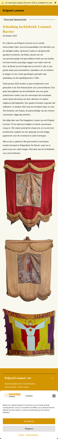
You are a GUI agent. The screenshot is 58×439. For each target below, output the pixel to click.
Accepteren (29, 421)
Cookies (21, 435)
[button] (54, 396)
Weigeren (29, 429)
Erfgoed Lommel (13, 10)
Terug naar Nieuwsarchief (15, 19)
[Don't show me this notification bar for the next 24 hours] (55, 2)
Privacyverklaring (32, 435)
